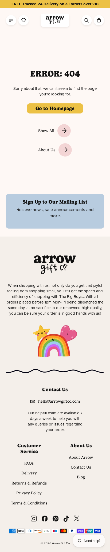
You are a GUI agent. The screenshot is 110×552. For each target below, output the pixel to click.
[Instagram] (34, 519)
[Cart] (99, 20)
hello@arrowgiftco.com (59, 401)
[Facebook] (45, 519)
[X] (76, 519)
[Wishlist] (23, 20)
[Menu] (11, 20)
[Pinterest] (55, 519)
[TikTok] (66, 519)
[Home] (55, 20)
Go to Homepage (55, 108)
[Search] (86, 20)
